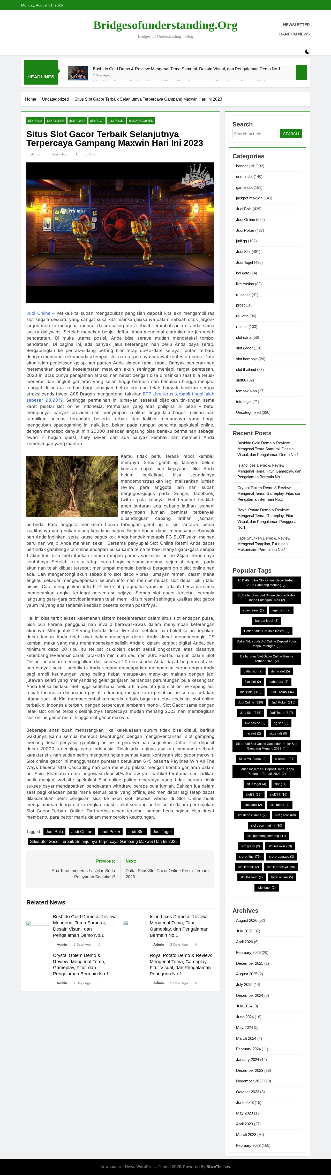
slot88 (241, 380)
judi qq (241, 241)
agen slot (281, 610)
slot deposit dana (252, 815)
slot (281, 784)
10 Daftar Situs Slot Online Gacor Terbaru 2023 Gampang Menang (267, 583)
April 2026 (244, 942)
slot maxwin (280, 846)
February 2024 (248, 1049)
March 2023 (246, 1134)
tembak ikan (246, 391)
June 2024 (245, 1017)
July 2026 (244, 931)
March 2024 (246, 1038)
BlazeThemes (218, 1166)
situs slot (284, 759)
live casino (245, 284)
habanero (278, 682)
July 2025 (244, 984)
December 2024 (249, 995)
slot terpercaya (281, 867)
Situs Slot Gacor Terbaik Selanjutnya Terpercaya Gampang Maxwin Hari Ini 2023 (104, 841)
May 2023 (244, 1113)
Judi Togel (116, 120)
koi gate (242, 273)
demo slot (244, 176)
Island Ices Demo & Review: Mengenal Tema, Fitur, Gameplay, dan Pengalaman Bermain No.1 (269, 471)
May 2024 (244, 1027)
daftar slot (253, 671)
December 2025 (249, 963)
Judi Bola (35, 120)
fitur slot (253, 682)
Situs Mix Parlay (253, 759)
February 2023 (248, 1145)
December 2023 (249, 1070)
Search (291, 133)
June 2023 (245, 1102)
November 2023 (249, 1081)
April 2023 (244, 1124)
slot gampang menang (266, 836)
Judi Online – (40, 313)
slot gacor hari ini (266, 825)
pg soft (281, 723)
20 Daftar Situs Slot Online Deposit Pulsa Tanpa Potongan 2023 (266, 598)
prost (240, 305)
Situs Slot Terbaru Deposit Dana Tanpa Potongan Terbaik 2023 (266, 771)
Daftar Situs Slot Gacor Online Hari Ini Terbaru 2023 (266, 659)
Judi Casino (282, 692)
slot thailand (246, 369)
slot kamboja (247, 359)
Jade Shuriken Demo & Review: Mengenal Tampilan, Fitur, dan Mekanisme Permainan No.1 (264, 544)
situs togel (256, 784)
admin (36, 154)
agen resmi (253, 610)
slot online (250, 856)
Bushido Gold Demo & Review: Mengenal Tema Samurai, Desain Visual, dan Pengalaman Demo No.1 (187, 68)
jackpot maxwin (249, 198)
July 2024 (244, 1006)
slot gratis (250, 846)
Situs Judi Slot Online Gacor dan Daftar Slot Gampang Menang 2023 (266, 746)
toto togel (243, 401)
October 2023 (247, 1092)
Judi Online (55, 120)
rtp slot (241, 326)
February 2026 (248, 952)
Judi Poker (77, 120)
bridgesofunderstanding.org (165, 25)
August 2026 (246, 920)
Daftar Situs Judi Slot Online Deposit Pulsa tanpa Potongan (267, 644)
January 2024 (247, 1059)
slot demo (279, 805)
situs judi (278, 733)
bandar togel (266, 621)
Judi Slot (97, 120)
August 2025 (246, 974)
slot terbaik (248, 867)
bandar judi (245, 166)
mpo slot (243, 294)
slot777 (278, 794)
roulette (242, 316)
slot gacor (244, 348)
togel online (282, 877)
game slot (244, 187)
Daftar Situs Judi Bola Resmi (266, 631)
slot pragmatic (281, 856)
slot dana (243, 337)
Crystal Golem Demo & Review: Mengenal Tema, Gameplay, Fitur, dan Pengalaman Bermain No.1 (269, 493)
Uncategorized (141, 120)
